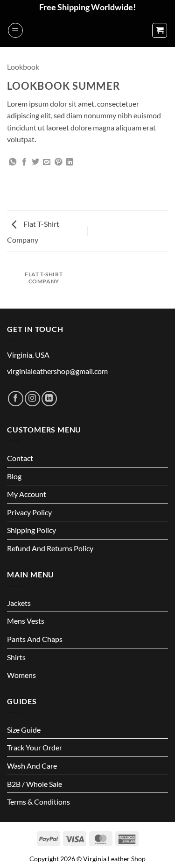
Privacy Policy (29, 512)
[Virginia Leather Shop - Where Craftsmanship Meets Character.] (87, 30)
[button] (15, 30)
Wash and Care (32, 765)
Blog (14, 476)
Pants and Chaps (35, 638)
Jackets (19, 602)
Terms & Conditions (38, 801)
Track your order (34, 747)
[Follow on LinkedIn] (49, 398)
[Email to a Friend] (46, 162)
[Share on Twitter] (35, 162)
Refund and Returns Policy (50, 548)
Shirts (16, 657)
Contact (20, 458)
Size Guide (24, 729)
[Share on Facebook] (24, 162)
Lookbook (23, 66)
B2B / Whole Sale (34, 783)
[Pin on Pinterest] (58, 162)
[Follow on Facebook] (15, 398)
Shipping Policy (31, 530)
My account (26, 494)
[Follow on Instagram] (32, 398)
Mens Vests (25, 620)
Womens (21, 674)
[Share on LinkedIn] (69, 162)
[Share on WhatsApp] (12, 162)
